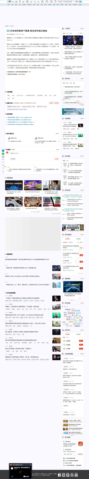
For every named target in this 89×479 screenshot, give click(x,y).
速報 (34, 4)
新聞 (16, 2)
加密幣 (42, 2)
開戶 (81, 248)
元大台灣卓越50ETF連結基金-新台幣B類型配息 (71, 254)
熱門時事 (29, 4)
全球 (38, 2)
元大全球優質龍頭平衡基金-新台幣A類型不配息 (71, 267)
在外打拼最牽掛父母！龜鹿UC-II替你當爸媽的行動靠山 (51, 192)
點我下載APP (22, 74)
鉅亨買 (46, 2)
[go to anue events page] (74, 1)
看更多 (57, 133)
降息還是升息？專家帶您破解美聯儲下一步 (19, 72)
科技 (20, 4)
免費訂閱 (80, 454)
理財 (58, 4)
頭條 (8, 4)
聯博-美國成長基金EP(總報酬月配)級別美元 (71, 246)
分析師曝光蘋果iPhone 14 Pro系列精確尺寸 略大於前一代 (21, 122)
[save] (3, 168)
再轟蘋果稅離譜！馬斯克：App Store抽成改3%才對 (20, 117)
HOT (69, 163)
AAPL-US (27, 44)
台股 (20, 2)
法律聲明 (55, 473)
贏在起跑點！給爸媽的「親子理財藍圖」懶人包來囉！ (25, 103)
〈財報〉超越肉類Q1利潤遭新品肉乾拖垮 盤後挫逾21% (19, 170)
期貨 (45, 4)
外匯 (35, 2)
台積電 (68, 345)
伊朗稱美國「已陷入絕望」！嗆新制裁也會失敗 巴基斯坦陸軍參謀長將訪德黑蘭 (51, 209)
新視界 (62, 4)
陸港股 (27, 2)
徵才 (46, 473)
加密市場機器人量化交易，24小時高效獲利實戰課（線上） (75, 177)
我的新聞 (75, 4)
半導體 (68, 348)
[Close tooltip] (14, 171)
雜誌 (70, 4)
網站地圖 (50, 473)
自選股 (80, 4)
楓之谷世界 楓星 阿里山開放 (33, 192)
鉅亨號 (51, 2)
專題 (66, 4)
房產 (54, 4)
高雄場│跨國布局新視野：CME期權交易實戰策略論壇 (75, 183)
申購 (81, 255)
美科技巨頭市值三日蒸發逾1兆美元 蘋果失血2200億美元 (21, 124)
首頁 (13, 2)
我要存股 (57, 103)
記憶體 (68, 341)
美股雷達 (12, 26)
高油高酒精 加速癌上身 (31, 208)
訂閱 (55, 2)
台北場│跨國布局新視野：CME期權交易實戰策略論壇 (75, 171)
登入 (78, 1)
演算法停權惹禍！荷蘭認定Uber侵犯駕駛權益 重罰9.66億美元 (14, 209)
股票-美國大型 (70, 249)
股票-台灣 (69, 257)
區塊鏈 (49, 4)
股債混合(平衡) (70, 270)
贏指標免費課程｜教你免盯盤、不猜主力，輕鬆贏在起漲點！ (75, 165)
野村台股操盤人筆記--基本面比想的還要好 (14, 192)
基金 (31, 2)
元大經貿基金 (66, 260)
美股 (23, 2)
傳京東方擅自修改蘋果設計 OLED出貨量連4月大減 (19, 120)
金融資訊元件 (37, 473)
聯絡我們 (42, 473)
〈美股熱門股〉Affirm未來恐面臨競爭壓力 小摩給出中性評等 (47, 170)
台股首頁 (51, 103)
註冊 (80, 1)
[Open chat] (3, 171)
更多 (81, 33)
